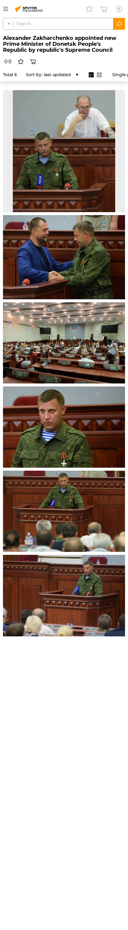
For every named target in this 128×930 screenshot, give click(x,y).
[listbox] (61, 74)
